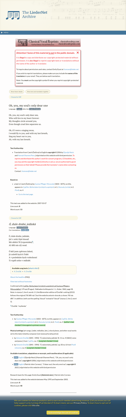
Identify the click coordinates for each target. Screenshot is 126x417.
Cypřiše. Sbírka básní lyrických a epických (38, 187)
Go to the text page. (26, 194)
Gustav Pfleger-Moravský (26, 319)
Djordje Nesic (68, 152)
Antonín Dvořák (22, 338)
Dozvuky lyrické (44, 322)
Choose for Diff (16, 218)
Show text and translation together (37, 91)
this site (35, 405)
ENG (23, 230)
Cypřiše (30, 341)
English (21, 358)
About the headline (17, 277)
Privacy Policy (80, 403)
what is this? (33, 268)
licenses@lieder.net (71, 69)
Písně (56, 322)
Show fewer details (17, 91)
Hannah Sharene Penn (26, 156)
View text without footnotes (21, 282)
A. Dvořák (17, 271)
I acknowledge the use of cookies (63, 412)
